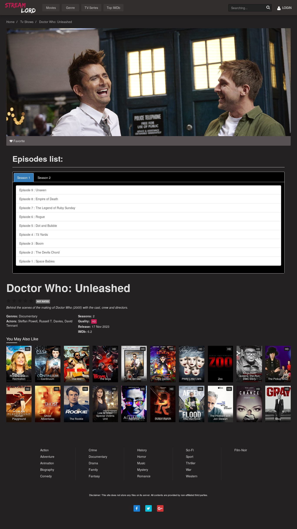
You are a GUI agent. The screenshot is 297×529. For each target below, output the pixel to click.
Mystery (142, 469)
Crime (93, 450)
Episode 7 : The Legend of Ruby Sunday (47, 208)
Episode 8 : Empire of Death (38, 199)
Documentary (28, 316)
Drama (93, 463)
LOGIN (286, 7)
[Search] (268, 8)
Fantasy (94, 476)
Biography (47, 469)
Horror (141, 456)
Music (141, 463)
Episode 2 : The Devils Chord (39, 252)
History (142, 450)
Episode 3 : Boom (31, 243)
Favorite (19, 141)
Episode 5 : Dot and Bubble (38, 225)
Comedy (46, 476)
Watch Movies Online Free (21, 7)
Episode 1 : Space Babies (37, 261)
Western (191, 476)
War (188, 469)
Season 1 (23, 177)
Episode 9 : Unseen (32, 190)
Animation (47, 463)
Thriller (190, 463)
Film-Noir (240, 450)
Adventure (47, 456)
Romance (143, 476)
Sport (189, 456)
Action (44, 450)
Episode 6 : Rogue (32, 216)
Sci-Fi (190, 450)
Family (93, 469)
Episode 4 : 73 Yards (33, 234)
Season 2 (44, 177)
